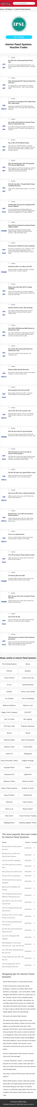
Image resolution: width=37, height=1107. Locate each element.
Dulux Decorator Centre (9, 761)
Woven (9, 733)
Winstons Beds (9, 740)
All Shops (8, 9)
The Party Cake (9, 726)
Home (2, 9)
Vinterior (9, 671)
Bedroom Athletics (9, 705)
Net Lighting (28, 719)
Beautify (28, 671)
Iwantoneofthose (28, 685)
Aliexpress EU (9, 774)
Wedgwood (28, 754)
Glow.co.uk (9, 809)
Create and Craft (28, 678)
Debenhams (28, 795)
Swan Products (9, 795)
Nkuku (28, 664)
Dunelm (9, 692)
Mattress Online (9, 781)
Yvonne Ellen (27, 747)
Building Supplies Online (27, 823)
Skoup (28, 733)
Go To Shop (19, 37)
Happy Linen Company (9, 712)
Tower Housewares (28, 740)
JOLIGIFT (27, 712)
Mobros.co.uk (28, 705)
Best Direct (9, 816)
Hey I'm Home (9, 719)
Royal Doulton (28, 809)
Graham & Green (28, 788)
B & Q (9, 685)
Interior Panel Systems (22, 9)
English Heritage (28, 761)
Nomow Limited (27, 781)
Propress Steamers (28, 726)
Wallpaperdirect (9, 823)
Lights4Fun (28, 774)
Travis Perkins (9, 678)
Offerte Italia (22, 1102)
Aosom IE (9, 754)
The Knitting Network (9, 664)
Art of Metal (9, 698)
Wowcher (9, 802)
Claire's (27, 767)
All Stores (14, 1102)
